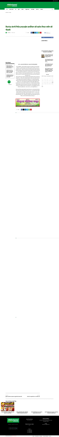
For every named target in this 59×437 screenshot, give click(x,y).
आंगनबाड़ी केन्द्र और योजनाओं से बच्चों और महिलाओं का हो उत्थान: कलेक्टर (9, 76)
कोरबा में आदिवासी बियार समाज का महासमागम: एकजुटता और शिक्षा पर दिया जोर (49, 60)
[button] (52, 9)
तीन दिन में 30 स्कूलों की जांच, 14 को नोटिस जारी (33, 396)
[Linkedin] (35, 32)
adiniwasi (9, 32)
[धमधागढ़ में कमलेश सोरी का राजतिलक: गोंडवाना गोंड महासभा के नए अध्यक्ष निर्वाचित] (47, 46)
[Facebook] (31, 32)
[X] (33, 32)
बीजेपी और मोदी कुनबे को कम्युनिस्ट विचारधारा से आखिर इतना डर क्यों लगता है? (9, 67)
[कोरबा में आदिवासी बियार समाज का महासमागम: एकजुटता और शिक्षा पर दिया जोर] (43, 60)
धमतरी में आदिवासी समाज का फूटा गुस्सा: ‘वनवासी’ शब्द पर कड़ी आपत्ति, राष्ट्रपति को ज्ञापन (49, 65)
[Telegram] (37, 32)
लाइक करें (52, 37)
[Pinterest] (40, 32)
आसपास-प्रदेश (7, 12)
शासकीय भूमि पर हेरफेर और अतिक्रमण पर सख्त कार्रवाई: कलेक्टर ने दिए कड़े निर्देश (9, 71)
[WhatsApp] (39, 32)
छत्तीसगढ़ (10, 12)
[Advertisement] (29, 19)
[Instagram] (11, 428)
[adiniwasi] (6, 32)
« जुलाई (42, 86)
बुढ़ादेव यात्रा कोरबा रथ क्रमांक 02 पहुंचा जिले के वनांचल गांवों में (14, 396)
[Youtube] (16, 428)
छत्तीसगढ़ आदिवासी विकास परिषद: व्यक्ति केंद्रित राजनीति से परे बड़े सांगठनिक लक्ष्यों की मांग (49, 55)
